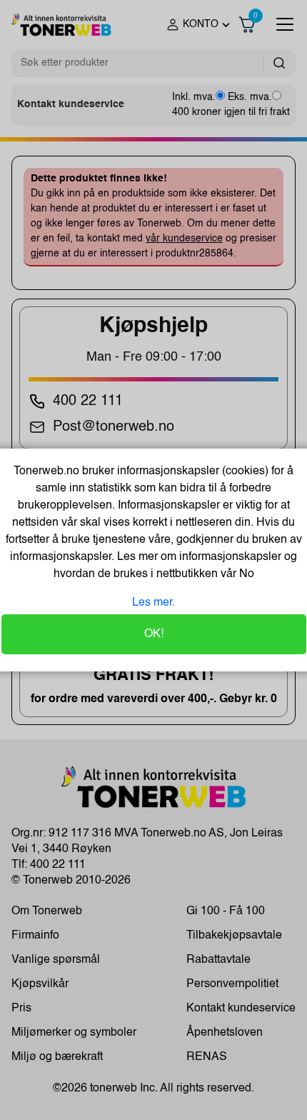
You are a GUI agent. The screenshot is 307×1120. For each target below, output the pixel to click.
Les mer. (153, 603)
